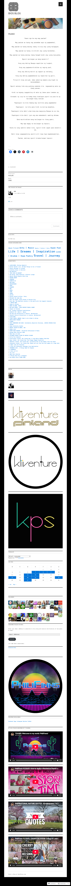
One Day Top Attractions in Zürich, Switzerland (24, 313)
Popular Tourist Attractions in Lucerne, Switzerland (25, 315)
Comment (56, 226)
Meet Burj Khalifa (15, 354)
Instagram (20, 721)
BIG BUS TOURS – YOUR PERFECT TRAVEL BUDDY (22, 307)
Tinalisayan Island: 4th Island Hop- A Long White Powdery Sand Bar (29, 338)
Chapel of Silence (15, 308)
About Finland (13, 248)
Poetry (29, 256)
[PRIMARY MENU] (61, 4)
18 (12, 577)
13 (27, 574)
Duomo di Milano (14, 304)
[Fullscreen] (60, 760)
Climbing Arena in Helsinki (17, 269)
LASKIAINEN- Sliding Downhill (18, 265)
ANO (11, 288)
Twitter (25, 721)
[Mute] (58, 760)
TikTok (29, 721)
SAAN (11, 285)
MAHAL (11, 290)
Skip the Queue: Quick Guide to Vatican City (23, 299)
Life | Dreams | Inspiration (31, 251)
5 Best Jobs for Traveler (17, 344)
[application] (35, 746)
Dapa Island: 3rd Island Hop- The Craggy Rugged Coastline (27, 340)
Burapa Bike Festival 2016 (17, 332)
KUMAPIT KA (13, 280)
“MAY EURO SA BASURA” (16, 273)
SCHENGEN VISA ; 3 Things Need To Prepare (22, 347)
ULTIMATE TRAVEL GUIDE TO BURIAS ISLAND (21, 335)
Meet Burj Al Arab (15, 333)
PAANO (11, 293)
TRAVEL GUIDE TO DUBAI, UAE (17, 327)
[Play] (10, 760)
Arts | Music (27, 248)
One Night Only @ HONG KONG (17, 357)
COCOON (11, 324)
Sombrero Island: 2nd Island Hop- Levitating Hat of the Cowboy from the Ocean (33, 341)
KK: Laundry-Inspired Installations (20, 310)
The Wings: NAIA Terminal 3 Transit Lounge (22, 274)
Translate (21, 557)
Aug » (14, 584)
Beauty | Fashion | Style (42, 248)
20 (27, 577)
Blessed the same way (16, 298)
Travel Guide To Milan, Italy (18, 296)
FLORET (11, 321)
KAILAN (11, 294)
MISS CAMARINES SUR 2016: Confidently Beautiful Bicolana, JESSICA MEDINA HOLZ (33, 322)
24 (58, 577)
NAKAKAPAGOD (13, 283)
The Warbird (13, 271)
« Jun (9, 584)
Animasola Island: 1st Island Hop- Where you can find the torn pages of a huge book (34, 343)
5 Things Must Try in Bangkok (18, 355)
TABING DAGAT (13, 277)
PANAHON (12, 279)
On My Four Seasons (15, 337)
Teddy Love (13, 329)
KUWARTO (12, 287)
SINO (11, 291)
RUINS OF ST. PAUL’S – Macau (18, 312)
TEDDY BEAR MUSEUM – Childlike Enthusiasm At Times (24, 330)
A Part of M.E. (14, 351)
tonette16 (13, 166)
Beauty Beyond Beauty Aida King (19, 276)
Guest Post (56, 248)
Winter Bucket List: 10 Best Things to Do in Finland (25, 266)
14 (35, 574)
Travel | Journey (47, 255)
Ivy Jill (12, 352)
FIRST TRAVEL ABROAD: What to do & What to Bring (24, 318)
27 (27, 580)
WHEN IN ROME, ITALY (15, 305)
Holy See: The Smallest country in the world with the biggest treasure (31, 301)
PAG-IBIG (12, 282)
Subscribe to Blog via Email (15, 624)
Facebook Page (12, 647)
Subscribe (12, 639)
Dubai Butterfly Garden (16, 326)
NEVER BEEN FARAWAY (15, 319)
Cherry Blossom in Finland (17, 268)
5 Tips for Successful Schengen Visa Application (24, 346)
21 (35, 577)
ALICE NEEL (13, 316)
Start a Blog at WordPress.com (17, 874)
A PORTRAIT (13, 349)
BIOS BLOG (14, 13)
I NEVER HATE (13, 302)
